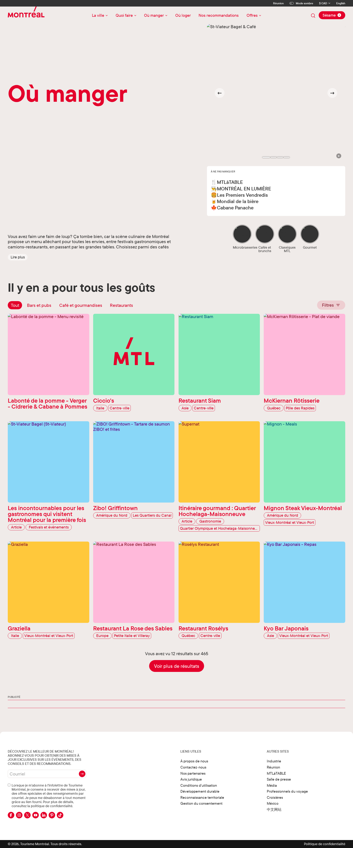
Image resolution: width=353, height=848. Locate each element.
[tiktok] (60, 815)
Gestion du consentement (201, 803)
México (272, 803)
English (340, 3)
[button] (18, 257)
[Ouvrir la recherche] (313, 15)
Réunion (278, 3)
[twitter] (27, 815)
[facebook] (11, 815)
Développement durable (199, 791)
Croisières (275, 797)
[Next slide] (332, 93)
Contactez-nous (193, 767)
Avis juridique (191, 779)
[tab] (266, 157)
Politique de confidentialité (324, 844)
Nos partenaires (193, 773)
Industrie (274, 761)
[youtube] (35, 815)
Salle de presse (279, 779)
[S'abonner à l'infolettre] (82, 774)
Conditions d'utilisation (198, 785)
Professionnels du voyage (287, 791)
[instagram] (19, 815)
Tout (15, 305)
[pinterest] (52, 815)
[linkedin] (43, 815)
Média (272, 785)
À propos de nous (194, 761)
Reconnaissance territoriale (202, 797)
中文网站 (274, 809)
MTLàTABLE (276, 773)
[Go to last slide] (220, 93)
